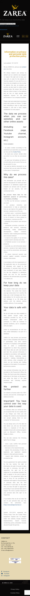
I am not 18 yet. (11, 23)
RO (23, 36)
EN (27, 36)
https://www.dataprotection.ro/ (13, 505)
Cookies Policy (15, 593)
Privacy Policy (15, 589)
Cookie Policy (17, 152)
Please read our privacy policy (9, 26)
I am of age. (3, 23)
